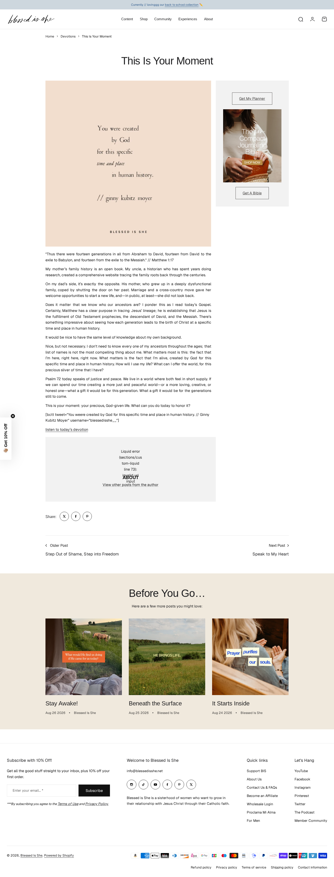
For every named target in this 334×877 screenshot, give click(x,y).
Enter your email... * (28, 790)
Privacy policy (226, 867)
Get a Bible (252, 193)
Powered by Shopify (59, 855)
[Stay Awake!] (83, 656)
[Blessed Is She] (31, 19)
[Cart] (324, 19)
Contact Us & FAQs (262, 787)
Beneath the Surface (155, 703)
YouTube (301, 771)
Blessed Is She (31, 855)
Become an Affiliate (262, 796)
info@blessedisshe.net (145, 771)
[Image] (252, 145)
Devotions (68, 36)
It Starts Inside (231, 703)
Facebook (302, 779)
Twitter (300, 804)
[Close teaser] (13, 416)
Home (49, 36)
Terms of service (254, 867)
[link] (64, 516)
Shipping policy (282, 867)
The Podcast (304, 812)
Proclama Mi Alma (261, 812)
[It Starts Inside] (250, 656)
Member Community (311, 820)
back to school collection (182, 5)
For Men (253, 820)
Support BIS (256, 771)
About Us (254, 779)
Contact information (312, 867)
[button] (5, 438)
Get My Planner (252, 98)
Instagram (303, 787)
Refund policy (201, 867)
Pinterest (302, 796)
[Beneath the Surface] (167, 656)
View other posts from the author (130, 484)
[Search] (300, 19)
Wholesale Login (260, 804)
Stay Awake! (61, 703)
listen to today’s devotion (66, 429)
